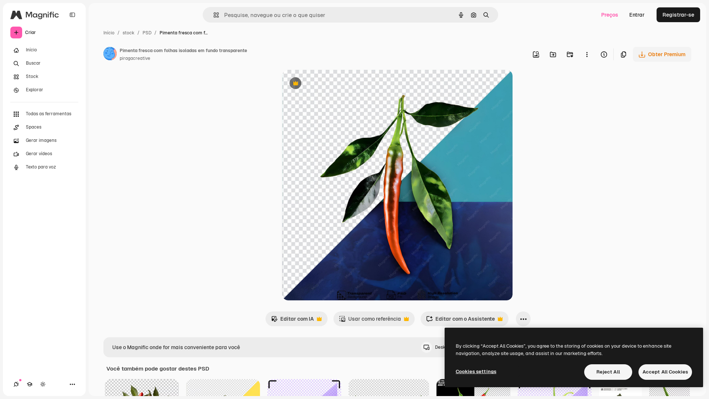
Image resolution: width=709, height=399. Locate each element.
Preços (609, 14)
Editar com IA (292, 321)
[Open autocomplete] (213, 15)
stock (128, 33)
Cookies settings (476, 371)
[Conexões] (16, 384)
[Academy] (29, 384)
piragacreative (135, 58)
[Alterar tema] (43, 384)
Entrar (637, 14)
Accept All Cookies (665, 372)
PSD (147, 33)
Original (329, 84)
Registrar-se (678, 14)
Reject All (608, 372)
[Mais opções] (586, 54)
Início (108, 33)
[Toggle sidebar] (72, 15)
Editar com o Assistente (460, 321)
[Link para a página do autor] (110, 54)
